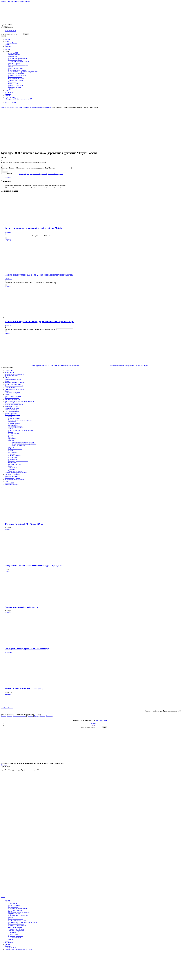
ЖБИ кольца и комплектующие (18, 61)
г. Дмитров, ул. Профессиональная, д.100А (18, 99)
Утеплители (12, 82)
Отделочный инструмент (13, 396)
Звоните (93, 723)
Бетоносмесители (14, 55)
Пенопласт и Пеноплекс (16, 73)
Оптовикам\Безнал (11, 43)
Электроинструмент (14, 87)
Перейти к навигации (8, 1)
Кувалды (26, 107)
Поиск (26, 34)
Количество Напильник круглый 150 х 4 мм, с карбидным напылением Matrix (30, 282)
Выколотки (12, 421)
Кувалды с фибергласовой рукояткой (24, 444)
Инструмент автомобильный (14, 386)
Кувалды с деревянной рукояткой (41, 107)
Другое (10, 89)
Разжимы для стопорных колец (18, 461)
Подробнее (8, 652)
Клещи (10, 435)
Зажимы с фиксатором (15, 427)
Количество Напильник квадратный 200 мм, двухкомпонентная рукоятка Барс (30, 329)
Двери (7, 377)
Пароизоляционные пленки (17, 70)
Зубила (10, 428)
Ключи (10, 437)
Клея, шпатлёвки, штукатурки (18, 65)
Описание (8, 177)
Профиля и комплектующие (17, 75)
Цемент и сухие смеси (15, 85)
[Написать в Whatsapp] (91, 775)
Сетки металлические (15, 77)
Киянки (10, 432)
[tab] (93, 177)
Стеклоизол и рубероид (16, 78)
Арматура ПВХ (13, 53)
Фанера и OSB (13, 83)
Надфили (11, 450)
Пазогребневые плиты (15, 68)
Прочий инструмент (11, 406)
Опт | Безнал (9, 92)
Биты (10, 416)
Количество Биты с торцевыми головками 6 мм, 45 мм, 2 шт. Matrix (26, 236)
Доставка (8, 44)
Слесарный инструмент (14, 107)
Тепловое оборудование (16, 80)
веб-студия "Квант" (102, 720)
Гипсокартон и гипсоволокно (17, 58)
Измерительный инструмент (14, 384)
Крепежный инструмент (12, 393)
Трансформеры (13, 467)
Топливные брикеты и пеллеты (15, 479)
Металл (7, 394)
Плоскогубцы (12, 457)
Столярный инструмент (12, 476)
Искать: (3, 34)
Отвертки (11, 454)
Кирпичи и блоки (14, 63)
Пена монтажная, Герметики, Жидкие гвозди (23, 72)
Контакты (8, 46)
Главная (7, 39)
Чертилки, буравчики (15, 471)
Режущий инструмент (12, 408)
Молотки (11, 447)
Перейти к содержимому (23, 1)
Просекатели (12, 459)
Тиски (10, 466)
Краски (10, 66)
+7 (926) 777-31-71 (10, 31)
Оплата (9, 716)
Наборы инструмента (15, 449)
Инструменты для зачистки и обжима (20, 430)
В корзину (4, 172)
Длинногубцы (13, 425)
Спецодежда (12, 462)
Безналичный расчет (19, 716)
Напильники (12, 452)
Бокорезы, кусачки (14, 418)
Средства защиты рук (15, 464)
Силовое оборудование (12, 413)
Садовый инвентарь (11, 410)
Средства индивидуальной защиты (16, 473)
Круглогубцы (12, 438)
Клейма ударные (13, 433)
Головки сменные (14, 423)
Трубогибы (12, 469)
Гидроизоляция (13, 56)
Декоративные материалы (13, 379)
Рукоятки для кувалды (19, 445)
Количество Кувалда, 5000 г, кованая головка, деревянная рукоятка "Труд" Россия (27, 168)
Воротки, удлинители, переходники (20, 420)
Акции (7, 41)
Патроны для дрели (14, 455)
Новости (42, 716)
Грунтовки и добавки (15, 60)
